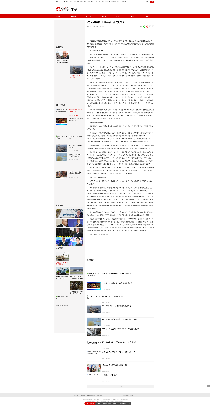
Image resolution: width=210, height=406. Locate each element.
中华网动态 (121, 401)
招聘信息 (103, 401)
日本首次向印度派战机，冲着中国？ (115, 365)
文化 (81, 1)
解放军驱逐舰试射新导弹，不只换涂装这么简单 (76, 155)
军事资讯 (59, 16)
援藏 (85, 1)
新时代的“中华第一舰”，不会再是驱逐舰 (75, 110)
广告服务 (93, 401)
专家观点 (103, 16)
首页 (57, 1)
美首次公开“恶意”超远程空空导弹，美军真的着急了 (121, 329)
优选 (99, 1)
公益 (96, 1)
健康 (92, 1)
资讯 (60, 1)
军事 (64, 1)
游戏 (78, 1)
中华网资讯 (82, 395)
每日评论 (88, 16)
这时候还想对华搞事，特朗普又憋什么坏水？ (118, 352)
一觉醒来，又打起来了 (110, 375)
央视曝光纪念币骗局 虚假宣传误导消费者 (76, 119)
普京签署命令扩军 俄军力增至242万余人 (109, 403)
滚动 (146, 16)
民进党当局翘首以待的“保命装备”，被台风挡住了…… (121, 342)
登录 (152, 1)
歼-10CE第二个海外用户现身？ (75, 137)
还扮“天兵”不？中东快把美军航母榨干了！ (75, 146)
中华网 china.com (63, 9)
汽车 (74, 1)
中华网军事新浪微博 (90, 395)
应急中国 (113, 1)
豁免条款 (112, 401)
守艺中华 (107, 1)
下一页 (120, 386)
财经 (67, 1)
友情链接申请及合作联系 (128, 395)
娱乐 (71, 1)
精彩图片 (74, 16)
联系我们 (98, 401)
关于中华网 (88, 401)
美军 (132, 16)
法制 (103, 1)
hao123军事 (99, 395)
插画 (89, 1)
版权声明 (107, 401)
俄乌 (117, 16)
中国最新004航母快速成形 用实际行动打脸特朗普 (75, 173)
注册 (147, 1)
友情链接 (117, 401)
